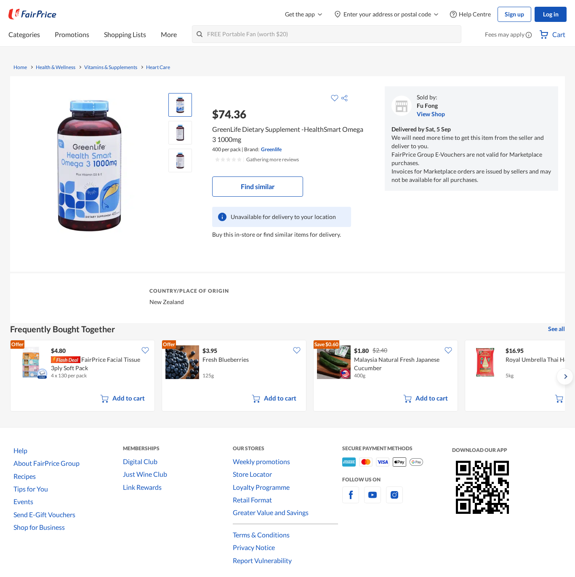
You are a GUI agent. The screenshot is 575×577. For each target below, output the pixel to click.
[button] (528, 35)
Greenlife (271, 149)
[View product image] (180, 105)
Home (20, 67)
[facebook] (350, 500)
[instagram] (394, 500)
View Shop (431, 114)
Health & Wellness (55, 67)
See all (556, 328)
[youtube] (372, 500)
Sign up (514, 14)
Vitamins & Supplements (110, 67)
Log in (551, 14)
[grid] (287, 376)
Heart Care (158, 67)
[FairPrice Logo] (32, 14)
